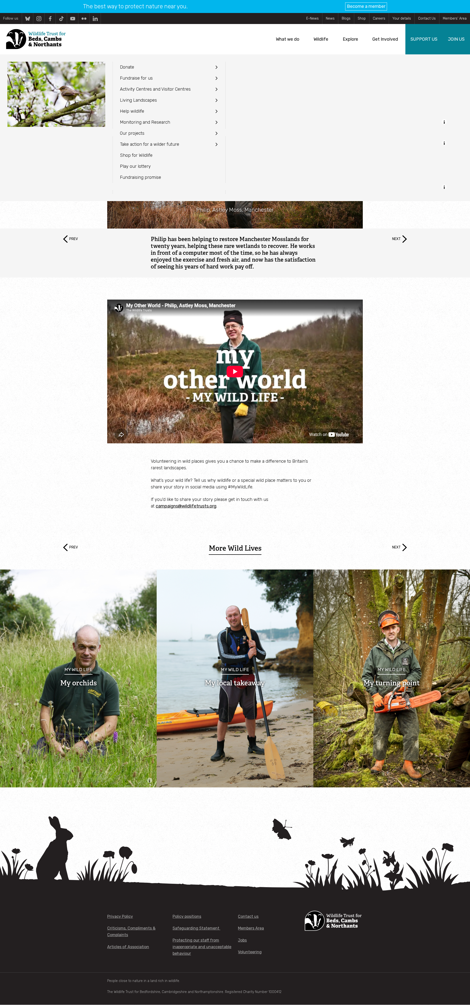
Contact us (248, 916)
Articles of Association (128, 946)
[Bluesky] (27, 18)
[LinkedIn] (95, 18)
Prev (73, 239)
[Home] (35, 39)
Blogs (346, 18)
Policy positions (187, 916)
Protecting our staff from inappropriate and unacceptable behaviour (202, 947)
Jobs (242, 940)
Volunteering (250, 952)
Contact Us (427, 18)
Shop (362, 18)
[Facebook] (50, 18)
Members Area (251, 928)
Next (396, 239)
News (330, 18)
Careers (379, 18)
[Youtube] (72, 18)
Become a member (366, 6)
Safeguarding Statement (196, 928)
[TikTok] (61, 18)
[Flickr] (83, 18)
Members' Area (455, 18)
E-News (312, 18)
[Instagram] (38, 18)
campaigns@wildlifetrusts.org (186, 506)
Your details (401, 18)
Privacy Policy (120, 916)
